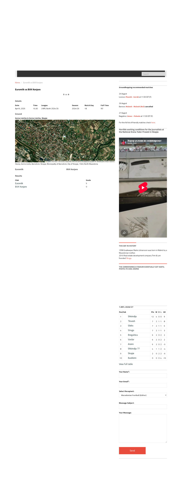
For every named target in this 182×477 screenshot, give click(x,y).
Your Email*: (124, 381)
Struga (128, 258)
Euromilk (19, 183)
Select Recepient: (126, 391)
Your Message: (125, 412)
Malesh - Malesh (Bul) (135, 106)
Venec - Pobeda (133, 116)
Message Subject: (126, 402)
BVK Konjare (21, 186)
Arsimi (131, 344)
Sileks (130, 325)
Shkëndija (132, 316)
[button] (65, 138)
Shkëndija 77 (134, 348)
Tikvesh (131, 321)
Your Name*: (124, 371)
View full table (126, 364)
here (153, 122)
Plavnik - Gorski (132, 96)
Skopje (131, 353)
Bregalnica (133, 335)
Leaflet (49, 161)
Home (17, 82)
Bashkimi (132, 358)
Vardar (131, 339)
